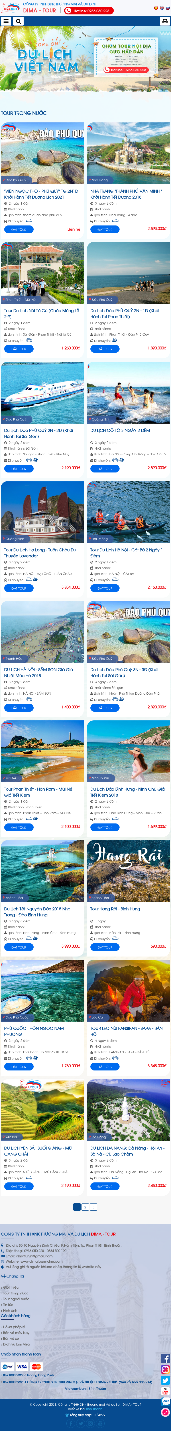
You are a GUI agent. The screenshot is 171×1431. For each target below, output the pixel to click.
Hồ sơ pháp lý (14, 1326)
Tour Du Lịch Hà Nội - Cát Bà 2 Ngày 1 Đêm (126, 552)
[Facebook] (165, 1358)
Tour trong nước (16, 1292)
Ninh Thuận (100, 777)
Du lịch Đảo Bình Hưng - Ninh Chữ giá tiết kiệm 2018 (127, 791)
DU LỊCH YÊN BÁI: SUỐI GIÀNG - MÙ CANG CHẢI (38, 1150)
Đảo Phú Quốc (17, 1017)
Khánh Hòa (14, 897)
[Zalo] (165, 1401)
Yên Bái (11, 1136)
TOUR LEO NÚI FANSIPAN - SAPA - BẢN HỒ (126, 1030)
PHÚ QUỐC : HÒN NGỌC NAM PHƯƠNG (34, 1030)
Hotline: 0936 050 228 (91, 10)
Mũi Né (11, 777)
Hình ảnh (10, 1310)
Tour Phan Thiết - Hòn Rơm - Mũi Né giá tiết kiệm (38, 791)
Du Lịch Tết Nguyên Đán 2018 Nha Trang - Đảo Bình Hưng (37, 911)
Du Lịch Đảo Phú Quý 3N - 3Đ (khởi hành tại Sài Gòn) (124, 672)
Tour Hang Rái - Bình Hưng (115, 908)
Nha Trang (100, 179)
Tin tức (8, 1304)
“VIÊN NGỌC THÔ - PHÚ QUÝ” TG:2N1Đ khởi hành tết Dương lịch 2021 (41, 193)
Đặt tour (18, 229)
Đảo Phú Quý (16, 179)
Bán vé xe (11, 1338)
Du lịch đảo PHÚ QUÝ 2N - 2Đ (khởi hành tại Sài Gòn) (38, 432)
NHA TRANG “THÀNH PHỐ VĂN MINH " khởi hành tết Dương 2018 (126, 193)
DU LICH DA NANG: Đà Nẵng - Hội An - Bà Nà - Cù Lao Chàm (127, 1150)
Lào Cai (98, 1017)
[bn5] (85, 59)
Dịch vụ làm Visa (16, 1343)
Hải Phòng (100, 538)
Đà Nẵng (99, 1136)
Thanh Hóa (14, 658)
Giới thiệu (10, 1287)
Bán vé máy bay (16, 1332)
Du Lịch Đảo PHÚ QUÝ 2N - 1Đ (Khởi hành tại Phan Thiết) (124, 313)
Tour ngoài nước (16, 1298)
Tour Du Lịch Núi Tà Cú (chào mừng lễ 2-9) (41, 313)
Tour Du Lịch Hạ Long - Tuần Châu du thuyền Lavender (40, 552)
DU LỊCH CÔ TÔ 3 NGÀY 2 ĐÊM (120, 430)
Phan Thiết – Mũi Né (21, 299)
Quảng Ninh (101, 419)
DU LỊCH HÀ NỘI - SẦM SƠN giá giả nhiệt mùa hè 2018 (38, 672)
